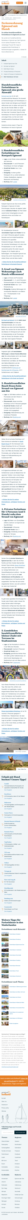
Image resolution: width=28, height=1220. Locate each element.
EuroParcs (7, 794)
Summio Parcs (9, 831)
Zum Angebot (8, 790)
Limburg (17, 1167)
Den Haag (4, 1188)
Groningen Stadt (6, 1198)
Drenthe (17, 1170)
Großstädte (5, 1167)
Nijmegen (4, 1201)
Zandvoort (17, 1188)
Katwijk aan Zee (19, 1194)
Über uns (4, 1101)
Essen (3, 1163)
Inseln (3, 1157)
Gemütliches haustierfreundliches (18, 680)
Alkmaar (4, 1191)
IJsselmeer (18, 1157)
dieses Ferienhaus (20, 565)
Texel (16, 1160)
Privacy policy (5, 1108)
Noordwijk (17, 1191)
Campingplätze (6, 1147)
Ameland (17, 1163)
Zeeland (17, 1141)
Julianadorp (18, 1182)
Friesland (17, 1151)
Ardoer (6, 863)
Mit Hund (4, 1160)
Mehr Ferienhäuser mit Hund (11, 76)
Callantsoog (18, 1185)
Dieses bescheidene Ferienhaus (11, 711)
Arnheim (4, 1204)
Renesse (17, 1204)
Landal (15, 182)
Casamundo (16, 662)
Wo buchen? (19, 2)
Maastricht (4, 1194)
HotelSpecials (8, 888)
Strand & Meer (5, 1141)
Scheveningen (19, 1198)
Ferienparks (5, 1144)
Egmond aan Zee (17, 17)
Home (3, 17)
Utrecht (4, 1182)
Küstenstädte (5, 1170)
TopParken (7, 842)
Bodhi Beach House (9, 69)
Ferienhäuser (5, 1154)
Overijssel (17, 1154)
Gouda (3, 1207)
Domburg (17, 1201)
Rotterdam (4, 1185)
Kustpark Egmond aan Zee (10, 63)
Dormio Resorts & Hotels (12, 821)
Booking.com (17, 417)
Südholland (18, 1147)
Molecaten (7, 802)
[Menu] (25, 3)
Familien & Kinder (6, 1151)
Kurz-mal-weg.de (9, 879)
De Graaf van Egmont (9, 66)
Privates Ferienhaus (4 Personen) (12, 71)
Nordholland (8, 17)
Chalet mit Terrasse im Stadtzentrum (13, 74)
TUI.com (7, 852)
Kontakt (4, 1098)
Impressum (5, 1104)
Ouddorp (17, 1207)
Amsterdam (5, 1178)
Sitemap (4, 1111)
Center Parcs (8, 813)
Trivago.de (7, 871)
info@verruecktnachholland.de (10, 1067)
